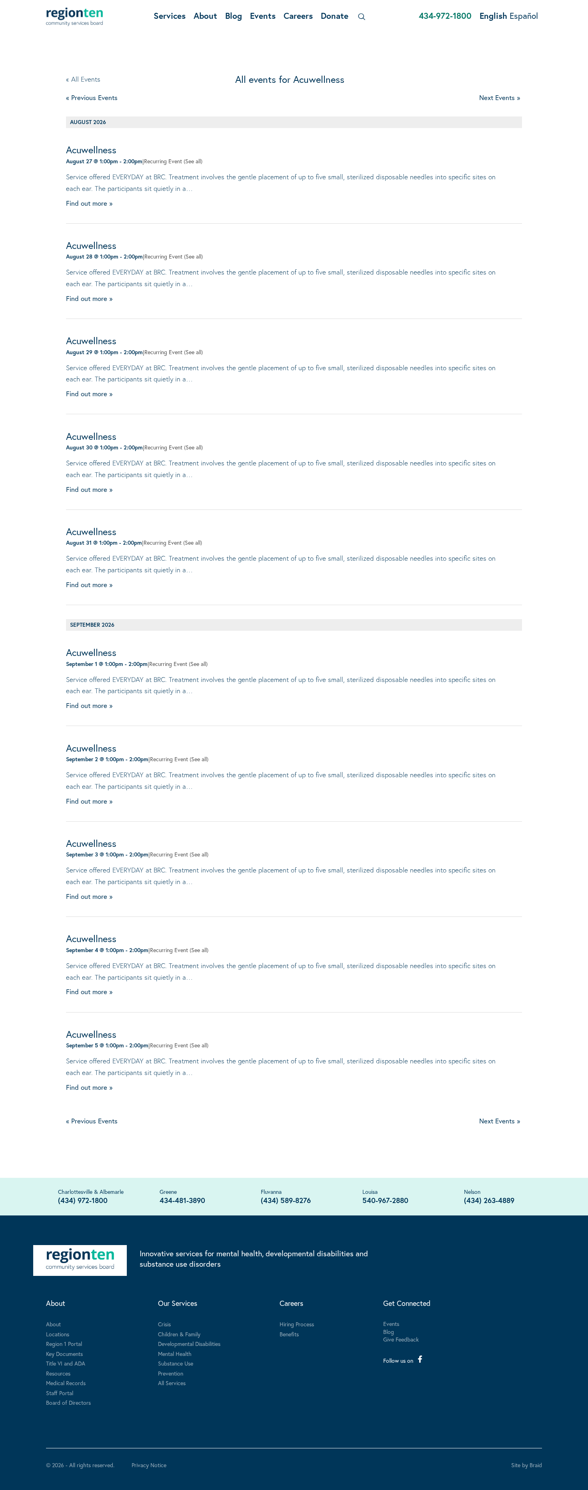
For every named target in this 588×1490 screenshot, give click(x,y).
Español (524, 15)
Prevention (170, 1373)
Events (263, 15)
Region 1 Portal (64, 1344)
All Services (172, 1383)
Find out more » (89, 203)
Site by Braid (526, 1465)
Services (170, 15)
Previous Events (92, 97)
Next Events (499, 97)
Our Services (177, 1303)
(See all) (193, 161)
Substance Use (175, 1363)
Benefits (289, 1334)
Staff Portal (59, 1393)
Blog (233, 15)
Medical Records (66, 1383)
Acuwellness (91, 149)
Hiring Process (297, 1324)
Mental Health (175, 1354)
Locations (57, 1334)
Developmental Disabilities (189, 1344)
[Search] (360, 16)
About (205, 15)
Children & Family (179, 1334)
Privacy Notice (149, 1465)
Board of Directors (68, 1402)
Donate (334, 15)
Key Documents (64, 1354)
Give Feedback (401, 1339)
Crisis (164, 1324)
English (493, 15)
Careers (298, 15)
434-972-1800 (445, 15)
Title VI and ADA (65, 1363)
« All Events (83, 79)
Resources (58, 1373)
